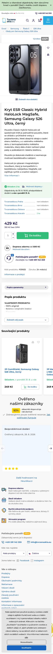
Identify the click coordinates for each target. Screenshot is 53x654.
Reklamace (6, 584)
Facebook (24, 560)
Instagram (39, 560)
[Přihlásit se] (33, 20)
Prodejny (5, 573)
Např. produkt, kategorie (20, 27)
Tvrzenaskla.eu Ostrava (14, 209)
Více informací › (12, 175)
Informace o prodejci (14, 274)
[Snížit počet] (13, 237)
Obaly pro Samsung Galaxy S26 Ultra (22, 31)
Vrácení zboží (7, 588)
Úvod (3, 28)
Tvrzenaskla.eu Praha (13, 201)
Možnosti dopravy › (34, 186)
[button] (27, 20)
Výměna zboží (8, 591)
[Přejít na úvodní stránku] (8, 20)
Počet (8, 235)
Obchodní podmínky (11, 580)
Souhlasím (26, 648)
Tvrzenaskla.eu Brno (13, 205)
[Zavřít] (50, 5)
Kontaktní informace (11, 601)
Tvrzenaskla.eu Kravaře (14, 213)
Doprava (5, 577)
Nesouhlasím (26, 642)
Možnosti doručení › (21, 249)
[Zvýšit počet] (13, 234)
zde (26, 637)
